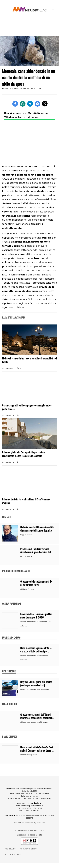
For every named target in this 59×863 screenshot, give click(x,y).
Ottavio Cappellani (30, 755)
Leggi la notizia (26, 535)
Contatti (10, 849)
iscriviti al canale (28, 117)
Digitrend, (5, 368)
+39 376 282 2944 (33, 810)
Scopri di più (46, 798)
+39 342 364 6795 (34, 808)
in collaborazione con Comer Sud (35, 689)
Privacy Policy (28, 849)
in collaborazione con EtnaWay (35, 722)
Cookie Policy (13, 854)
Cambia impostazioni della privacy (29, 830)
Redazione (17, 88)
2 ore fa (11, 415)
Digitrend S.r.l (39, 823)
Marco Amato (28, 589)
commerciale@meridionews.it (33, 815)
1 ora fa (11, 368)
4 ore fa (11, 509)
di (21, 589)
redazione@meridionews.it (32, 806)
